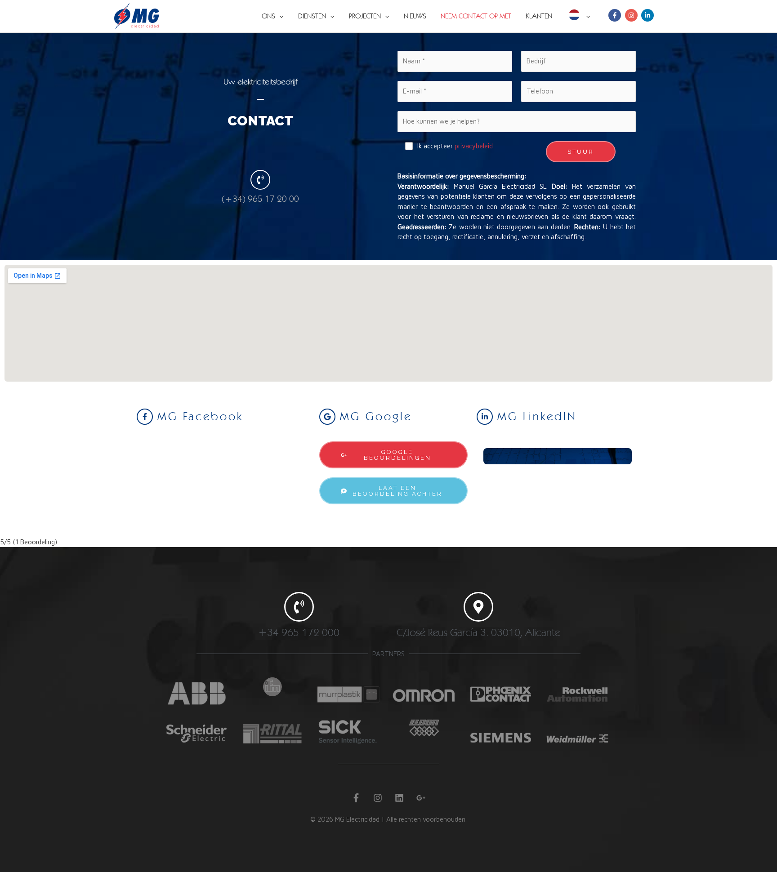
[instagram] (632, 15)
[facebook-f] (615, 15)
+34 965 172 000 (298, 632)
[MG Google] (327, 417)
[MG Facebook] (145, 417)
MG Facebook (200, 416)
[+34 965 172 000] (299, 607)
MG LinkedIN (537, 416)
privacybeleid (474, 146)
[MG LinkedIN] (485, 417)
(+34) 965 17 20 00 (260, 198)
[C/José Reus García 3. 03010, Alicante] (478, 607)
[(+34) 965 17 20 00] (260, 180)
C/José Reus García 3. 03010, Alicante (478, 632)
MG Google (376, 416)
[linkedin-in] (648, 15)
